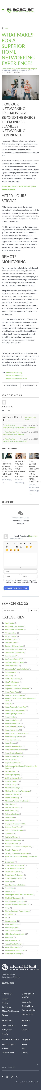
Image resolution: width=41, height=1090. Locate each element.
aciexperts (8, 70)
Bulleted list (30, 543)
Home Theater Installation (15, 750)
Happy (27, 547)
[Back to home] (20, 10)
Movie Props (10, 804)
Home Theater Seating (13, 753)
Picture (24, 543)
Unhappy (14, 550)
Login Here (33, 536)
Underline (14, 543)
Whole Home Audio (12, 947)
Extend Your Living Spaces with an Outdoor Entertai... (31, 385)
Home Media (10, 717)
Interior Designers (8, 1044)
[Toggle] (37, 626)
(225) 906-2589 (8, 983)
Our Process (6, 1007)
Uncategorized (10, 921)
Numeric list (7, 547)
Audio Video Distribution (14, 626)
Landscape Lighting (12, 775)
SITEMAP (12, 1067)
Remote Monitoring (14, 372)
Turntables (9, 914)
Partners (25, 1026)
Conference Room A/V (13, 659)
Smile (30, 547)
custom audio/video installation (17, 669)
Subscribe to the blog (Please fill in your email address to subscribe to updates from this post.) (21, 581)
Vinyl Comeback (11, 941)
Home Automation (8, 1026)
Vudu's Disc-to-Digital (13, 944)
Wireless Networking (13, 954)
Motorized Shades (12, 794)
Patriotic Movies (11, 837)
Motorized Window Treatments (17, 801)
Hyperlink (20, 543)
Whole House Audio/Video (15, 950)
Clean (20, 547)
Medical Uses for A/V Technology (17, 791)
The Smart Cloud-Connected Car (17, 904)
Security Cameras (12, 850)
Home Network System (13, 727)
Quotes (17, 547)
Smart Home (9, 862)
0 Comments (17, 72)
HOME (4, 1067)
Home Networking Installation (16, 733)
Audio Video (9, 623)
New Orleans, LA (11, 820)
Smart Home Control (12, 872)
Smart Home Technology (14, 875)
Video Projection (11, 927)
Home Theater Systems (14, 756)
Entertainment (10, 672)
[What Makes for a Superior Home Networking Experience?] (20, 87)
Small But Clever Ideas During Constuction (21, 857)
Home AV (8, 704)
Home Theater (10, 743)
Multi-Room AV (11, 811)
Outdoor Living (27, 1006)
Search (33, 610)
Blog (23, 1048)
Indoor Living (26, 1002)
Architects (6, 1048)
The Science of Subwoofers (15, 901)
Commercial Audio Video (14, 649)
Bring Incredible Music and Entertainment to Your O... (13, 385)
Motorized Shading (12, 798)
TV (6, 918)
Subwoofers (9, 888)
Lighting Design (11, 784)
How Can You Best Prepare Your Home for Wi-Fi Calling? (20, 468)
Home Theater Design (13, 746)
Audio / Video (7, 1030)
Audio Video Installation (14, 630)
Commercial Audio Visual (14, 652)
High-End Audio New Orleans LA (17, 689)
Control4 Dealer (11, 666)
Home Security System (13, 736)
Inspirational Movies (13, 763)
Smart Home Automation (14, 865)
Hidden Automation (12, 679)
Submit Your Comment (16, 588)
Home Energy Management (15, 710)
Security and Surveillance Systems (18, 847)
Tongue (11, 550)
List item (11, 547)
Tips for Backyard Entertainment (17, 911)
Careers (5, 1015)
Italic (11, 543)
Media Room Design (12, 788)
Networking (9, 817)
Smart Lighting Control (13, 878)
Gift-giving (9, 675)
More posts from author (30, 418)
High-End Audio (11, 685)
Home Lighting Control (13, 714)
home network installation (17, 379)
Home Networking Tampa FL (26, 69)
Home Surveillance (12, 740)
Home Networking (8, 69)
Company (5, 999)
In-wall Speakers (11, 759)
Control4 (25, 1030)
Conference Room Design (14, 662)
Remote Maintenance (13, 840)
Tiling (7, 908)
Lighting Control (11, 781)
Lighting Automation (12, 778)
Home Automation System (15, 695)
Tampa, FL (9, 891)
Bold (7, 543)
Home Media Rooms (12, 723)
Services (5, 1003)
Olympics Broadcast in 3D (15, 824)
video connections (12, 924)
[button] (3, 10)
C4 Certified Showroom (10, 1011)
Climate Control (11, 643)
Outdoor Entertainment (14, 830)
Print (6, 28)
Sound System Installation (15, 885)
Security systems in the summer (17, 853)
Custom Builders (8, 1052)
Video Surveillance (12, 931)
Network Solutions (12, 814)
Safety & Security (11, 843)
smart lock (9, 882)
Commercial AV (11, 656)
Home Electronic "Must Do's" (16, 707)
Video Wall (9, 937)
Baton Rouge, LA (11, 639)
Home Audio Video (12, 692)
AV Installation (10, 633)
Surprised (7, 550)
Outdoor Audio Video (13, 827)
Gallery (24, 1044)
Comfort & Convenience (14, 646)
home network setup (14, 376)
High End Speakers (12, 682)
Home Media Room (12, 720)
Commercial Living (29, 1010)
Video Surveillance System (15, 934)
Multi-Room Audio (12, 807)
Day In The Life (27, 1014)
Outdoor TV (9, 834)
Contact (25, 1052)
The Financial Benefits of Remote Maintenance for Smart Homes (8, 468)
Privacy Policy (35, 1082)
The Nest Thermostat (13, 898)
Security (5, 1034)
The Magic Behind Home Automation (19, 895)
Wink (18, 550)
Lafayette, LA (10, 771)
